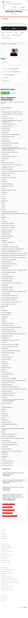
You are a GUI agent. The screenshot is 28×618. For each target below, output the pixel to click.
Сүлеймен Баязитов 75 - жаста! (9, 124)
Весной (3, 209)
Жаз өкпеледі (5, 415)
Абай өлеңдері (4, 567)
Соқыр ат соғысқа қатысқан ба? (9, 434)
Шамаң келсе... (5, 306)
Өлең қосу (3, 600)
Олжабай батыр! (6, 338)
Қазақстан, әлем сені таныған (9, 442)
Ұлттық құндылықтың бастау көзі (10, 444)
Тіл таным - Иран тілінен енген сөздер (11, 350)
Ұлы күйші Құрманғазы (7, 169)
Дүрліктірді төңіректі (7, 232)
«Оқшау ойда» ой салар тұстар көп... (10, 340)
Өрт (3, 308)
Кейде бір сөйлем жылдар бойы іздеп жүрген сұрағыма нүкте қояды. (13, 473)
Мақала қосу (4, 595)
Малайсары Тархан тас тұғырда (9, 263)
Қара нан (4, 321)
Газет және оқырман (7, 312)
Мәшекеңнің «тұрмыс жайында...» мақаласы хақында (14, 253)
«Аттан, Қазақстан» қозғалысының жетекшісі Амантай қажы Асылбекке (12, 400)
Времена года (5, 201)
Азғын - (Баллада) (6, 293)
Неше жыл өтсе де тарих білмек (9, 177)
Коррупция (4, 240)
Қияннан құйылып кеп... (7, 261)
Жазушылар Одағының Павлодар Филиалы (12, 114)
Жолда (3, 458)
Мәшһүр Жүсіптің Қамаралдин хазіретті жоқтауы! (13, 333)
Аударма (4, 217)
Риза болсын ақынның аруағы (9, 259)
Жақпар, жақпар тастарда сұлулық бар (11, 134)
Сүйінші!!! (4, 198)
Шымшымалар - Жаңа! (7, 336)
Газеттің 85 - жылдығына (8, 461)
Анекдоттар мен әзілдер (6, 551)
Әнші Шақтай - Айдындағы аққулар (10, 246)
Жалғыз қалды (5, 158)
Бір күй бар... (5, 221)
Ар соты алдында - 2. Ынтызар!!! (9, 331)
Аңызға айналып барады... (8, 223)
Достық (22, 32)
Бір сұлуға (4, 342)
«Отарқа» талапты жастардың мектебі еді (12, 282)
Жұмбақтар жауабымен (6, 545)
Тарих (3, 432)
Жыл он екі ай (5, 454)
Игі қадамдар (5, 285)
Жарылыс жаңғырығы (7, 403)
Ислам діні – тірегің (6, 175)
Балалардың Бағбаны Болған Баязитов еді (12, 112)
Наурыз (3, 417)
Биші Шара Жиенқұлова (7, 184)
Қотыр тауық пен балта (7, 118)
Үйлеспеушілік (5, 363)
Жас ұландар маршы (7, 107)
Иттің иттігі (4, 116)
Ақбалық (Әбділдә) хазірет (8, 329)
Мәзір (4, 2)
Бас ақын (4, 194)
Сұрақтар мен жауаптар (6, 577)
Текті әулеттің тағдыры (7, 278)
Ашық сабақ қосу (5, 599)
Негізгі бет (4, 43)
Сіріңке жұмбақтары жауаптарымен (9, 580)
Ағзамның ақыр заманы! (7, 323)
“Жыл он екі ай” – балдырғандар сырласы (11, 327)
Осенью (4, 205)
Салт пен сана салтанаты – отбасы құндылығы (13, 249)
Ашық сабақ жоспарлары (7, 555)
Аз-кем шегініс (5, 274)
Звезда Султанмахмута (7, 242)
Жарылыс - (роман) (6, 359)
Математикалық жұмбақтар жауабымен (10, 582)
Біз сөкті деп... (5, 268)
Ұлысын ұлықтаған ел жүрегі (8, 393)
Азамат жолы (5, 365)
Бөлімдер (5, 19)
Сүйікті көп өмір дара (7, 391)
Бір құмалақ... (5, 456)
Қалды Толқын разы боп (7, 374)
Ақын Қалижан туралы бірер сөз (9, 295)
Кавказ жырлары (6, 141)
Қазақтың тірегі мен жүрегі (8, 382)
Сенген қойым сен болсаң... (8, 325)
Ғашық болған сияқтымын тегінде (10, 346)
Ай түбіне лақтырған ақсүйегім (9, 156)
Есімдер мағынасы (5, 556)
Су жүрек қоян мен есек (7, 126)
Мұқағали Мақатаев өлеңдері (8, 569)
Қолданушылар (12, 43)
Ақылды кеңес (5, 420)
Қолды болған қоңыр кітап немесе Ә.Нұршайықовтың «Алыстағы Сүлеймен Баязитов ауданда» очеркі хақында (14, 148)
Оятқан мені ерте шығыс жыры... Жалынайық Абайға (14, 270)
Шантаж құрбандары (7, 280)
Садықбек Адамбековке (7, 236)
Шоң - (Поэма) (5, 132)
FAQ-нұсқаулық (4, 538)
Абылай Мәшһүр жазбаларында (9, 424)
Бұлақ (3, 188)
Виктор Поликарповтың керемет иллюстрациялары (14, 389)
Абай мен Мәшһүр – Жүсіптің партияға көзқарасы (13, 380)
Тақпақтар (3, 575)
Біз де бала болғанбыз (7, 463)
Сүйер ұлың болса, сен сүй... (8, 136)
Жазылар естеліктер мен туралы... (10, 297)
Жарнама (3, 533)
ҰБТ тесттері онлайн (5, 562)
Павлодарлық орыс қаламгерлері (10, 211)
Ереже (2, 531)
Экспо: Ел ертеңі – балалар (8, 227)
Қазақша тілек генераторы (7, 589)
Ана (3, 32)
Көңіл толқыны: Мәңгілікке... (8, 162)
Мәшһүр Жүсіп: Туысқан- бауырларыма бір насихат (14, 255)
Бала (9, 35)
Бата (3, 196)
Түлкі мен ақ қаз (5, 128)
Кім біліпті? (4, 361)
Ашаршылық (5, 316)
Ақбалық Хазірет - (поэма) (8, 173)
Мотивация (3, 558)
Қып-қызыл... (5, 192)
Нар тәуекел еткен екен (7, 395)
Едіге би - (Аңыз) (5, 138)
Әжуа (3, 219)
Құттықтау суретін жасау (7, 587)
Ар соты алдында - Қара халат (9, 304)
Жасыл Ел (4, 319)
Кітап (3, 109)
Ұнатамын (4, 181)
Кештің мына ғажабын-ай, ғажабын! (10, 344)
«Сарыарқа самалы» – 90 (7, 167)
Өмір (16, 32)
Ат (2, 405)
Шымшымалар (5, 348)
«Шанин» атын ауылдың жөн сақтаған (11, 251)
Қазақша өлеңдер (5, 544)
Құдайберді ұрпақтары (7, 276)
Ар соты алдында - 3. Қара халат (9, 299)
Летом (3, 207)
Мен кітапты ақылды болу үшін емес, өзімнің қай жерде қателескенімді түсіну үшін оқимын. (14, 480)
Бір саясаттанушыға (6, 449)
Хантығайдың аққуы (7, 265)
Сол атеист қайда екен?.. (8, 357)
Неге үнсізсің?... (5, 413)
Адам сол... (4, 369)
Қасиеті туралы (5, 372)
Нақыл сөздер (4, 549)
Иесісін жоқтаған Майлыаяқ (8, 436)
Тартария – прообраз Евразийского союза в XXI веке (14, 171)
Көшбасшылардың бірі (7, 384)
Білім (3, 35)
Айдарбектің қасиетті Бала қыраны (10, 386)
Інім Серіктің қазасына (7, 407)
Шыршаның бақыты (6, 422)
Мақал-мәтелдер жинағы (7, 547)
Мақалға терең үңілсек (7, 229)
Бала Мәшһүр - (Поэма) (7, 289)
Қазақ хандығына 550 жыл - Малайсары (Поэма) (13, 438)
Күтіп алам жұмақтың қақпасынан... (10, 152)
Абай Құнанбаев (17, 35)
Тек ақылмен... (5, 244)
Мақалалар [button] (6, 93)
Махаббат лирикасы (6, 367)
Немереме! (4, 310)
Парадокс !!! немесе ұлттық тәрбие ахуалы (12, 164)
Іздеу (14, 28)
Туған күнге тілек (6, 38)
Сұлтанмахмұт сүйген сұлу (8, 225)
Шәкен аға (4, 179)
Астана (3, 411)
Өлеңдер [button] (13, 93)
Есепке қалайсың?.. (6, 314)
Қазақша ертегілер (5, 560)
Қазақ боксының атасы (7, 186)
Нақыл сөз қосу (4, 597)
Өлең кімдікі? (5, 446)
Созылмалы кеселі (6, 234)
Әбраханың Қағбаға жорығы (9, 272)
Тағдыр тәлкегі (5, 154)
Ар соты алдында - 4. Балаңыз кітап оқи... (11, 302)
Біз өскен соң (5, 376)
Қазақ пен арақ (5, 238)
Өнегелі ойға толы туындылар (9, 378)
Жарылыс (4, 409)
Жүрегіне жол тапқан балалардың (10, 143)
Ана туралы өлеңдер (6, 571)
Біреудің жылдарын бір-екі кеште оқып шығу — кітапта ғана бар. (13, 487)
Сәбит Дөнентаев (6, 130)
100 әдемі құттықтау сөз (6, 586)
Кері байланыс (4, 536)
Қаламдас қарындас (6, 145)
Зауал (3, 160)
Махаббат (9, 32)
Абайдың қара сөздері (6, 573)
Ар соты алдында (6, 440)
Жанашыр (4, 397)
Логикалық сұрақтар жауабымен (8, 578)
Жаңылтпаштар (4, 553)
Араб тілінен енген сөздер (8, 352)
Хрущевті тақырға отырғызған (9, 190)
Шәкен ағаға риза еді (7, 465)
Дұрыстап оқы (5, 355)
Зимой (3, 203)
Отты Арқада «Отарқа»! (7, 287)
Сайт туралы (4, 529)
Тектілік (3, 426)
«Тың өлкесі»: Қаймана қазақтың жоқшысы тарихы (14, 291)
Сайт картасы (4, 534)
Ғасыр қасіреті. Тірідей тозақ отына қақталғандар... (14, 257)
